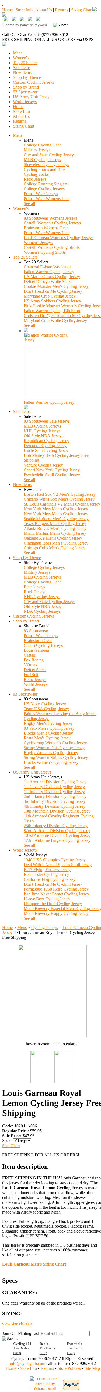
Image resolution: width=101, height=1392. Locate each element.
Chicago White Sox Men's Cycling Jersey (59, 499)
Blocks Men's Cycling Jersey (48, 733)
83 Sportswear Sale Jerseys (47, 421)
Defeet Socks (35, 669)
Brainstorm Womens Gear (46, 228)
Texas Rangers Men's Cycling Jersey (55, 523)
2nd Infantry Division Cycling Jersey (55, 796)
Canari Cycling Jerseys (43, 645)
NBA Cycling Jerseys (42, 611)
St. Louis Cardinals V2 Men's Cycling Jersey (62, 504)
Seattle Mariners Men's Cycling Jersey (56, 518)
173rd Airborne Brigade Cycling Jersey (57, 840)
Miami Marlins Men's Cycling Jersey (55, 533)
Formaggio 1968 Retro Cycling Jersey (56, 889)
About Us (43, 10)
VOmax (30, 665)
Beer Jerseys (34, 587)
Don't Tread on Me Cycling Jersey (53, 291)
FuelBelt (31, 674)
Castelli (30, 655)
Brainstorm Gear (38, 640)
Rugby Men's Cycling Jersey (48, 723)
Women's (21, 58)
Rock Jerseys (35, 591)
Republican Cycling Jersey (46, 440)
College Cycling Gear (42, 145)
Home (7, 10)
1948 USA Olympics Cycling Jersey (55, 860)
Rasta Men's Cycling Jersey (47, 738)
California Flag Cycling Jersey (49, 879)
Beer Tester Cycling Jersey (46, 874)
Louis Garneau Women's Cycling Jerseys (58, 237)
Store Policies (69, 1368)
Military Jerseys (37, 150)
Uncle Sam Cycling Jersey (46, 450)
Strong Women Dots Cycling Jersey (54, 747)
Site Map (92, 1368)
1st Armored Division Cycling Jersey (55, 782)
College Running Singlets (45, 184)
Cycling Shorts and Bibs (44, 169)
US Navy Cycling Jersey (45, 704)
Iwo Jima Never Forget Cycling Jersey (56, 894)
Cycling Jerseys (44, 927)
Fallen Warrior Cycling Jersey (49, 271)
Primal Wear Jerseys (41, 193)
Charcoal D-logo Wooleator (47, 267)
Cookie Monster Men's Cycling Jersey (56, 286)
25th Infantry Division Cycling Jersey (56, 825)
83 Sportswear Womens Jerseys (50, 218)
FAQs (17, 1353)
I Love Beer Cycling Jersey (47, 899)
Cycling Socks (36, 174)
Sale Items (21, 67)
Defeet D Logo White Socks (48, 281)
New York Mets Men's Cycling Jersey (56, 509)
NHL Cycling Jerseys (42, 431)
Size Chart (11, 1145)
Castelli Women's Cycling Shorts (51, 247)
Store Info (24, 10)
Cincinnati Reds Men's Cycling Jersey (56, 543)
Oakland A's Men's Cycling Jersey (53, 538)
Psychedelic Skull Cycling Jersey (52, 474)
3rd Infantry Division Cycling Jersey (55, 801)
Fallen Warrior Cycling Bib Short (52, 310)
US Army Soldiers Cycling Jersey (52, 301)
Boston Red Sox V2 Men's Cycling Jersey (60, 494)
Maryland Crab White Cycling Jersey (55, 320)
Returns (61, 10)
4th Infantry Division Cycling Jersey (54, 806)
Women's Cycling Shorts (45, 252)
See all (29, 203)
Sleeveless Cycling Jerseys (46, 164)
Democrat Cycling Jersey (45, 445)
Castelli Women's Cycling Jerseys (52, 223)
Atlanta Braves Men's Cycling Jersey (55, 528)
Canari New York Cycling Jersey (52, 470)
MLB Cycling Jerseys (42, 159)
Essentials (74, 1344)
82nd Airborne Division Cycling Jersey (57, 830)
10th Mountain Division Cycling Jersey (57, 811)
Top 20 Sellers (25, 62)
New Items (22, 72)
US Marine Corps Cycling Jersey (52, 276)
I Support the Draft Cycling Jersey (53, 903)
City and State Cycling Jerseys (49, 154)
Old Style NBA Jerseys (43, 435)
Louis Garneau (36, 650)
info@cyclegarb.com (27, 1363)
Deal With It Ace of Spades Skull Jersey (58, 864)
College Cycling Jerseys (44, 189)
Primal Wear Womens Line (46, 198)
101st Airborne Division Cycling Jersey (57, 835)
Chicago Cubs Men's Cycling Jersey (54, 548)
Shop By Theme (27, 77)
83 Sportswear (25, 92)
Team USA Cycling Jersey (46, 708)
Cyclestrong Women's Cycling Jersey (55, 743)
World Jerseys (25, 101)
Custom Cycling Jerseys (33, 82)
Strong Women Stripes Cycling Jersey (56, 757)
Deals (44, 1344)
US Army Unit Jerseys (32, 96)
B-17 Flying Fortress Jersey (47, 869)
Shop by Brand (26, 87)
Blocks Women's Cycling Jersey (51, 762)
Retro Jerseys (35, 179)
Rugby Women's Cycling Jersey (51, 752)
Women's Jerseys (38, 242)
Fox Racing (34, 660)
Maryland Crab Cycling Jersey (50, 296)
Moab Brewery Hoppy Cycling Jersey (56, 913)
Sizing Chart (81, 10)
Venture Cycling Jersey (43, 465)
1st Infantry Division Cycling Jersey (54, 791)
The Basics (21, 1348)
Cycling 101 (22, 1344)
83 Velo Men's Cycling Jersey (49, 728)
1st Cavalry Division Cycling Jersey (54, 786)
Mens (17, 53)
